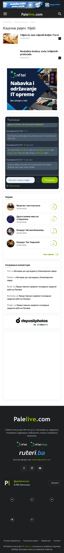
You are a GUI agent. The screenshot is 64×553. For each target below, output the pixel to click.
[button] (5, 14)
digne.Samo (44, 150)
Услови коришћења (12, 541)
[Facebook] (24, 468)
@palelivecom (21, 481)
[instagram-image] (12, 499)
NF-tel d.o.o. (27, 546)
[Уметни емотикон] (38, 180)
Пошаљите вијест (31, 541)
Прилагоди (14, 186)
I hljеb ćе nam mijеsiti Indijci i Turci (39, 34)
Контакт (57, 541)
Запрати (55, 483)
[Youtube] (40, 468)
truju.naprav (13, 153)
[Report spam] (56, 130)
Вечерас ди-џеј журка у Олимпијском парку (35, 271)
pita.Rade (24, 150)
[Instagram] (32, 468)
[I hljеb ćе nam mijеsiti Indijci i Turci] (10, 38)
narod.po (39, 153)
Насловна (7, 22)
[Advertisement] (32, 365)
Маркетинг (46, 541)
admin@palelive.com (41, 459)
